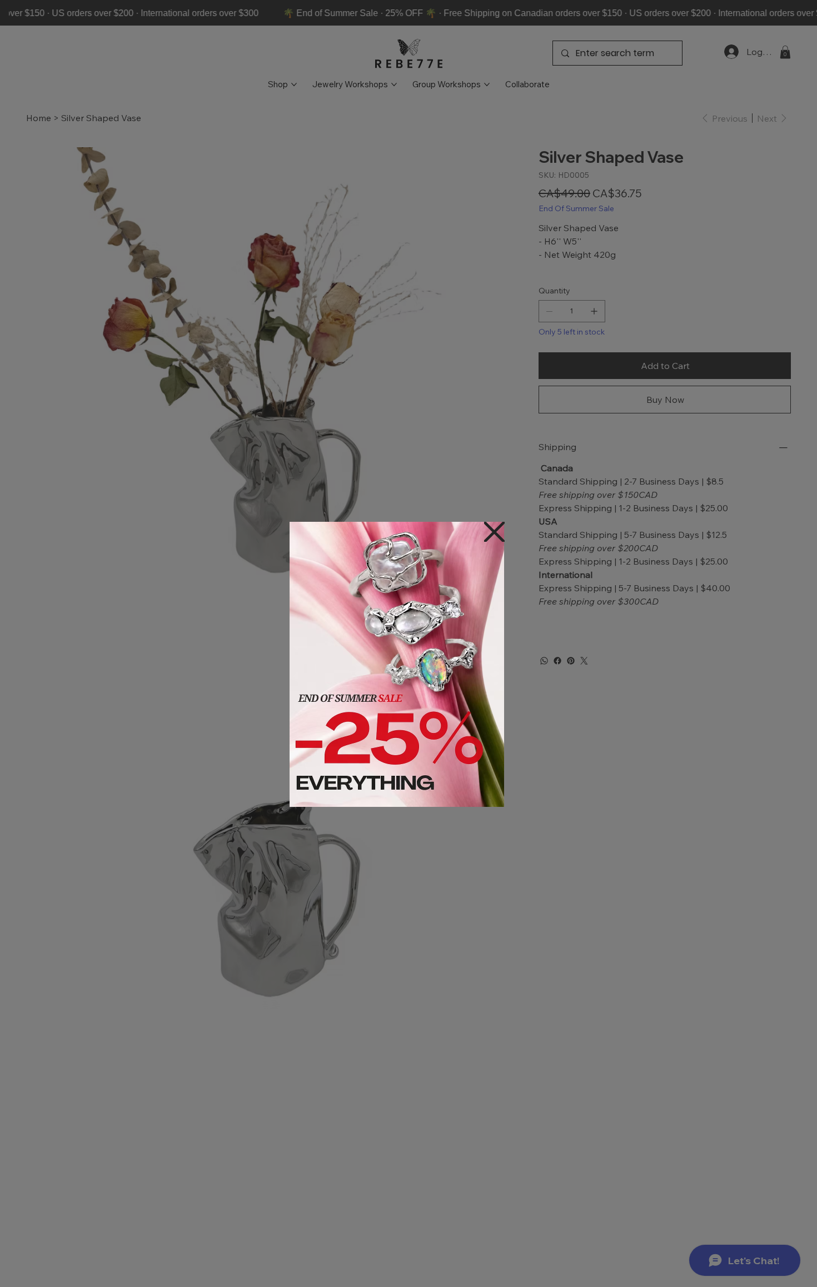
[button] (494, 532)
